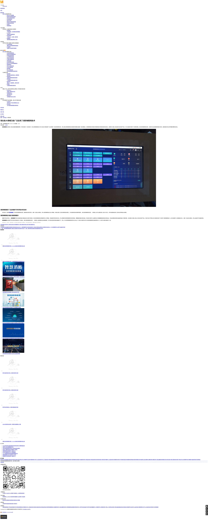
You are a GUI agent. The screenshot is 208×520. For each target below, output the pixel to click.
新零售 (18, 500)
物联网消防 (69, 459)
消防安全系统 (11, 224)
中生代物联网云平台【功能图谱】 (9, 452)
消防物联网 (11, 212)
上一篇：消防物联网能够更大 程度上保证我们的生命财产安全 (12, 228)
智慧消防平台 (77, 507)
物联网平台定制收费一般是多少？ (9, 456)
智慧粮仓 (198, 459)
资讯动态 (2, 107)
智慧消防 (2, 459)
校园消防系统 (194, 459)
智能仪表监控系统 (37, 507)
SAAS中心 (8, 496)
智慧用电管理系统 (50, 507)
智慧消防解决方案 (137, 459)
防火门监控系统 (45, 459)
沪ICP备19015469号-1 (26, 509)
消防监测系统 (93, 459)
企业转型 (19, 496)
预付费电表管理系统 (19, 507)
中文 (3, 6)
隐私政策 (8, 503)
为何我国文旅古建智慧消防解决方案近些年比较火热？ (10, 227)
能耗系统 (10, 459)
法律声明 (4, 503)
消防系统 (103, 459)
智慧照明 (185, 459)
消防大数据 (22, 224)
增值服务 (16, 496)
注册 (3, 116)
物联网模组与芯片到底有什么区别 (9, 454)
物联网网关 (32, 459)
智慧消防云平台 (21, 459)
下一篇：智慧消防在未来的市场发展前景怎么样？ (33, 228)
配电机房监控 (123, 459)
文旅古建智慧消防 (62, 507)
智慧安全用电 (15, 459)
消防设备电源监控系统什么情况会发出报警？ (11, 448)
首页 (1, 10)
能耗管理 (128, 459)
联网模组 (4, 496)
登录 (1, 116)
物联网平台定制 (27, 459)
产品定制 (23, 496)
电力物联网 (189, 459)
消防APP (107, 507)
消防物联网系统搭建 (70, 507)
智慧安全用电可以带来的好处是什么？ (43, 227)
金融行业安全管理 (144, 459)
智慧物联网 (74, 459)
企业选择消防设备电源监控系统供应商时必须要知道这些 (14, 445)
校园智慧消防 (82, 459)
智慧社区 (15, 500)
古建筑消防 (150, 459)
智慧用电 (65, 459)
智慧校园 (131, 459)
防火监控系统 (135, 507)
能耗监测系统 (43, 507)
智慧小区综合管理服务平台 (8, 447)
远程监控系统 (31, 507)
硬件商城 (2, 12)
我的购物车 (2, 8)
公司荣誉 (11, 493)
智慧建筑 (115, 459)
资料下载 (2, 111)
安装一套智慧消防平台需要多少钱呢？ (10, 449)
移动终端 (12, 496)
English (5, 6)
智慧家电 (11, 500)
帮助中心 (2, 109)
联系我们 (22, 493)
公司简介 (4, 493)
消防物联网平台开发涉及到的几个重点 (28, 227)
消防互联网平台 (32, 224)
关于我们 (2, 114)
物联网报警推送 (6, 507)
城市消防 (177, 459)
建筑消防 (154, 459)
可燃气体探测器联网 (91, 507)
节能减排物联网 (12, 507)
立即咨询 (2, 462)
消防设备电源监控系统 (52, 459)
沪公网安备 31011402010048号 (7, 512)
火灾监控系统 (110, 459)
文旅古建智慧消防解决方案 (161, 459)
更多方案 (4, 51)
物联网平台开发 (60, 459)
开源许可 (15, 503)
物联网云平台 (25, 507)
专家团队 (15, 493)
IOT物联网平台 (98, 507)
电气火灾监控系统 (38, 459)
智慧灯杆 (119, 459)
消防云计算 (26, 224)
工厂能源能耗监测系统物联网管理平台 (10, 453)
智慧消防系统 (98, 459)
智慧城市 (78, 459)
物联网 (106, 459)
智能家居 (8, 500)
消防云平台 (181, 459)
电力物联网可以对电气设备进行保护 (58, 227)
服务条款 (11, 503)
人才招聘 (19, 493)
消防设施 (168, 459)
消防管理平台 (16, 224)
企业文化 (8, 493)
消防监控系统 (88, 459)
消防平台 (6, 224)
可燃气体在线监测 (83, 507)
